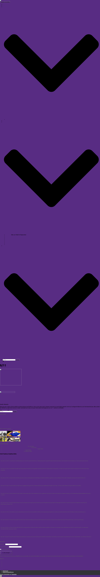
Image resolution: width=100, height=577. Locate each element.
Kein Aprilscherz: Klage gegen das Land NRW (14, 450)
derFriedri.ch (12, 386)
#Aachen (7, 243)
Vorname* (2, 544)
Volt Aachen (6, 562)
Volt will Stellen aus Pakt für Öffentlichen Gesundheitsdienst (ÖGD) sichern (20, 509)
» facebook (2, 419)
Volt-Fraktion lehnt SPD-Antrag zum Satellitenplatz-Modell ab (17, 483)
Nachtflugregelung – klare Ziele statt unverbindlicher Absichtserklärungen (20, 475)
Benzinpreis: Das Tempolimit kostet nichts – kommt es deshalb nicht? (20, 448)
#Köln (6, 242)
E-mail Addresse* (4, 546)
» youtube (2, 426)
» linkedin (2, 416)
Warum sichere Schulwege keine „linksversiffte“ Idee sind (17, 447)
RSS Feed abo (3, 568)
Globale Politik (9, 241)
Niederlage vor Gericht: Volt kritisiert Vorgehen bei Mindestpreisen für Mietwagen (22, 500)
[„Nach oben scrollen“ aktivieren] (1, 576)
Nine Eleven (4, 389)
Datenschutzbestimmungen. (17, 549)
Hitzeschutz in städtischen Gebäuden (10, 525)
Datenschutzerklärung (8, 572)
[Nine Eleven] (11, 384)
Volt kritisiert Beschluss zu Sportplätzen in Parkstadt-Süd (15, 458)
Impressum (5, 570)
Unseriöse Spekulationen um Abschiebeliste (12, 534)
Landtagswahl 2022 (10, 358)
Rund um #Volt (9, 236)
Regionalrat (8, 234)
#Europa (7, 237)
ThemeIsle (13, 574)
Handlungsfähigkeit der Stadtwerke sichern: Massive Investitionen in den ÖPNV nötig (23, 491)
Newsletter (8, 119)
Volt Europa (6, 565)
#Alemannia (8, 244)
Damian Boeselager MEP (9, 561)
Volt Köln (5, 566)
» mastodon (3, 423)
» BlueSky (2, 421)
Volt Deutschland (7, 563)
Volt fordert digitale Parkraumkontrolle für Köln (13, 517)
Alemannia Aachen (4, 386)
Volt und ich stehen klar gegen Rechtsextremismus (15, 446)
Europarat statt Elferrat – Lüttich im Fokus (13, 451)
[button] (51, 118)
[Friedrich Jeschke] (5, 0)
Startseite (5, 4)
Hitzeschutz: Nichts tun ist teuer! (9, 466)
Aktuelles (5, 5)
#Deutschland (8, 239)
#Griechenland (9, 238)
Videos (4, 120)
